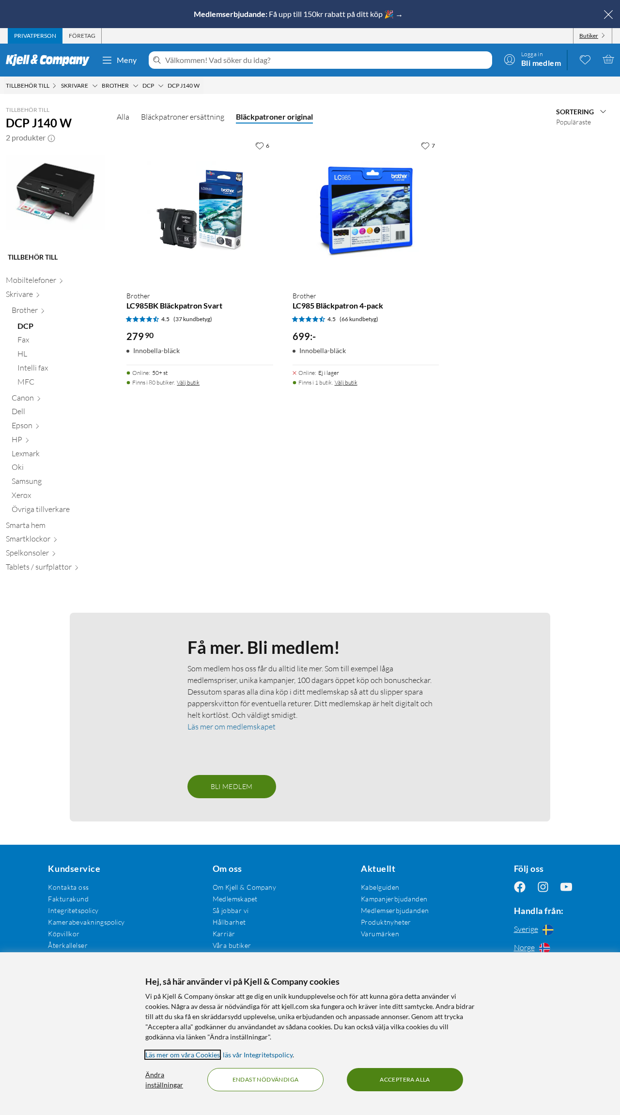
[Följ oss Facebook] (520, 887)
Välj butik (188, 382)
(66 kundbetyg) (359, 319)
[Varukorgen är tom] (608, 59)
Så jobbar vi (231, 910)
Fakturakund (68, 899)
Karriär (224, 933)
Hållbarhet (229, 922)
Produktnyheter (386, 922)
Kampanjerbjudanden (394, 899)
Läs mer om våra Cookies (182, 1055)
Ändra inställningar (164, 1079)
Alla (123, 117)
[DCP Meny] (161, 85)
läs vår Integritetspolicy (258, 1055)
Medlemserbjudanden (395, 910)
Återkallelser (67, 945)
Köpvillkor (63, 933)
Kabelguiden (380, 887)
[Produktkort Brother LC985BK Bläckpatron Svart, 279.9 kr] (200, 210)
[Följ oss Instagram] (543, 887)
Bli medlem (232, 786)
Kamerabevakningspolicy (86, 922)
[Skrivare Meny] (95, 85)
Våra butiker (232, 945)
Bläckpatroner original (274, 116)
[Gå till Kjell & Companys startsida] (50, 60)
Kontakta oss (68, 887)
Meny (127, 59)
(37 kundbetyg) (192, 319)
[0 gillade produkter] (585, 59)
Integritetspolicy (73, 910)
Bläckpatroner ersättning (182, 117)
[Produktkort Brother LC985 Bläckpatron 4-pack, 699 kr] (366, 210)
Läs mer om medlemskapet (231, 726)
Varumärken (380, 933)
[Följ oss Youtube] (566, 887)
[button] (51, 137)
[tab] (35, 36)
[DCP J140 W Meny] (202, 85)
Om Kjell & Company (245, 887)
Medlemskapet (235, 899)
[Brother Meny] (135, 85)
